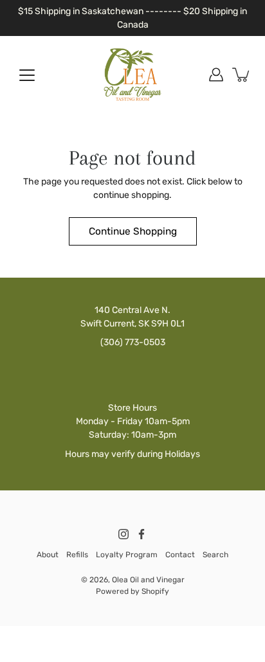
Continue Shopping (133, 231)
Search (215, 554)
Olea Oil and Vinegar (148, 579)
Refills (77, 554)
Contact (180, 554)
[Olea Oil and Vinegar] (132, 74)
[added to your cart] (242, 74)
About (48, 554)
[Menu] (27, 75)
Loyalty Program (127, 554)
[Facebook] (141, 534)
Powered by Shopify (132, 591)
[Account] (216, 74)
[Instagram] (123, 534)
